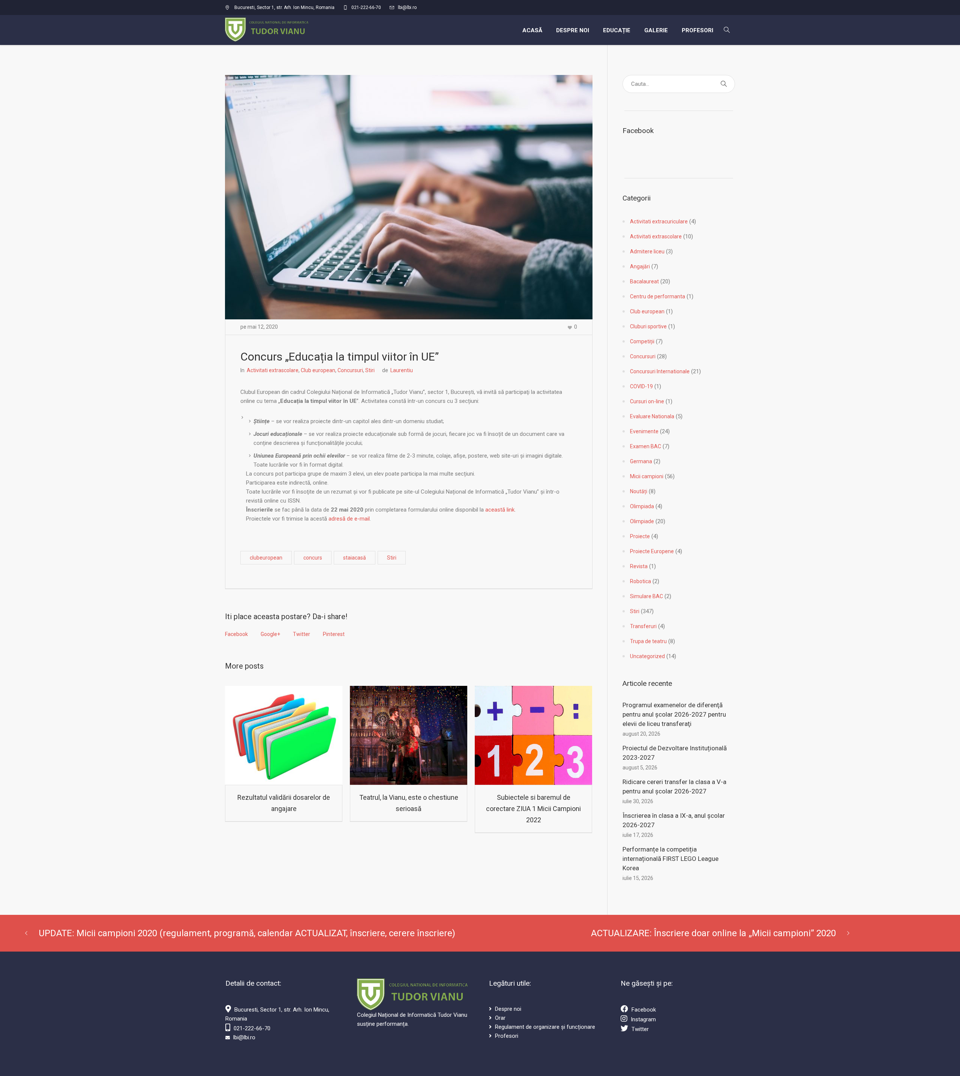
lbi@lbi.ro (407, 7)
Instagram (643, 1019)
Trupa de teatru (648, 641)
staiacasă (354, 558)
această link (499, 509)
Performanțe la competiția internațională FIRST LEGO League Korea (670, 859)
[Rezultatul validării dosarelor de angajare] (283, 735)
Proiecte (640, 536)
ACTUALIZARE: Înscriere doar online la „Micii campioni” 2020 (713, 933)
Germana (641, 461)
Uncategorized (647, 656)
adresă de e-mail (349, 518)
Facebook (236, 634)
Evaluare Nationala (652, 416)
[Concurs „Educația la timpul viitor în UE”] (408, 196)
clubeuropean (266, 558)
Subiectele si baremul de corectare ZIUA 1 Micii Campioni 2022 (533, 808)
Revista (639, 566)
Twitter (301, 634)
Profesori (506, 1036)
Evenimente (644, 431)
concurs (312, 558)
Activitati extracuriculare (659, 221)
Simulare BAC (646, 596)
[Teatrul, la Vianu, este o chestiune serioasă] (408, 735)
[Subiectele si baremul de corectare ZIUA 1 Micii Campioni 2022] (533, 735)
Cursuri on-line (647, 401)
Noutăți (638, 491)
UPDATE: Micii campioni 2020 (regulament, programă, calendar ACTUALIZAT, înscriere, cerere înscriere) (247, 933)
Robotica (640, 581)
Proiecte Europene (652, 551)
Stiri (370, 370)
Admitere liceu (647, 251)
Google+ (270, 634)
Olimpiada (642, 506)
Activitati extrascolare (272, 370)
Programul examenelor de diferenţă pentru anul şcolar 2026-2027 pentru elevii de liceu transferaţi (674, 714)
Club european (318, 370)
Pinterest (334, 634)
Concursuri (350, 370)
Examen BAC (645, 446)
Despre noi (508, 1009)
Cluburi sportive (648, 326)
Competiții (642, 341)
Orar (500, 1018)
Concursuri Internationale (660, 371)
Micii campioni (646, 476)
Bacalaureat (644, 281)
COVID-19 (641, 386)
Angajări (640, 266)
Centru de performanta (657, 296)
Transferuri (643, 626)
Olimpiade (642, 521)
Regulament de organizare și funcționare (545, 1027)
